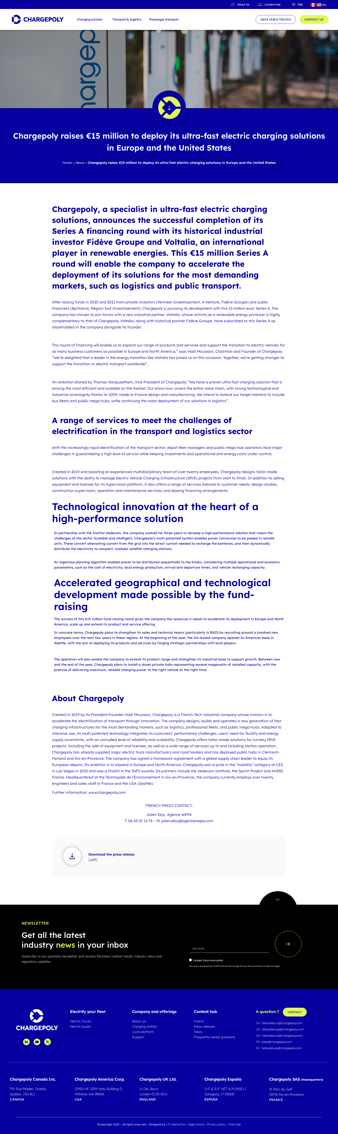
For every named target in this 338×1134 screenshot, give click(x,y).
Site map (235, 1124)
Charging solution (89, 19)
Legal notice (196, 1124)
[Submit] (288, 944)
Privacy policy (217, 1124)
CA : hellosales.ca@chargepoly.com (279, 1023)
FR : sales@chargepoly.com (274, 1042)
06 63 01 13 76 (140, 820)
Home (67, 163)
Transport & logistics (126, 19)
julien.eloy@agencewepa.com (187, 820)
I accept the (208, 960)
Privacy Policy (246, 966)
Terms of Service (266, 966)
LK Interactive (175, 1124)
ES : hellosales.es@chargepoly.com (279, 1048)
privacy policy (215, 960)
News (80, 163)
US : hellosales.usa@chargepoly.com (280, 1029)
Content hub (272, 4)
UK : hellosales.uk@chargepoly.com (279, 1035)
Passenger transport (163, 19)
